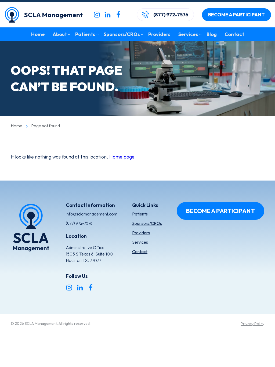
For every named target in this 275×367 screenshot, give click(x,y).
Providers (141, 232)
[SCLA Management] (31, 229)
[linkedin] (107, 14)
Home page (122, 157)
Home (16, 125)
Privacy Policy (252, 323)
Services (140, 242)
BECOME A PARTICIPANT (236, 15)
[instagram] (96, 14)
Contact (139, 251)
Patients (140, 214)
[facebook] (118, 14)
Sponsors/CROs (147, 223)
